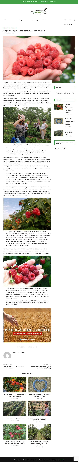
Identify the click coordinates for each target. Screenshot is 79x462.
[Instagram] (67, 25)
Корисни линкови (44, 1)
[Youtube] (69, 25)
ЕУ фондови (21, 20)
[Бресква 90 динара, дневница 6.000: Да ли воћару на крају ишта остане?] (14, 384)
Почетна (6, 20)
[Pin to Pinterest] (34, 347)
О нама (24, 1)
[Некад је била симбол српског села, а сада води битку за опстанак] (39, 384)
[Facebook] (64, 25)
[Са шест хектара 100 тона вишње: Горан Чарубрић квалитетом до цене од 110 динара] (39, 408)
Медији (44, 20)
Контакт (29, 1)
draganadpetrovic (18, 352)
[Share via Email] (36, 347)
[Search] (74, 20)
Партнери (35, 1)
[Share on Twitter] (33, 347)
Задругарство (67, 20)
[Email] (71, 25)
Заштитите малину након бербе (15, 418)
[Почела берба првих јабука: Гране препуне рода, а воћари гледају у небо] (14, 432)
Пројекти (50, 20)
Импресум (52, 1)
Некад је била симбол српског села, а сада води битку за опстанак (70, 121)
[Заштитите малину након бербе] (14, 408)
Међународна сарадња (33, 20)
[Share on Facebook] (31, 347)
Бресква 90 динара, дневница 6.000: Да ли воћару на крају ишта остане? (69, 108)
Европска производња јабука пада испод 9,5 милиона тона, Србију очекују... (39, 443)
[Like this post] (29, 347)
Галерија (59, 20)
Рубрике (12, 20)
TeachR (62, 459)
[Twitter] (66, 25)
